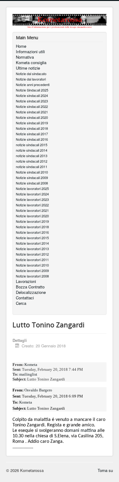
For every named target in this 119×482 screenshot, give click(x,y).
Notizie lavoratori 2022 (32, 204)
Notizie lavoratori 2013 (32, 248)
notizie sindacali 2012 (31, 161)
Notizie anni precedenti (32, 84)
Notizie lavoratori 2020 (32, 215)
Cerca (21, 303)
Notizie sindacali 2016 (32, 139)
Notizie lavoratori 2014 (32, 243)
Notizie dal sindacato (31, 73)
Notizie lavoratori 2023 (32, 199)
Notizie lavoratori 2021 (32, 210)
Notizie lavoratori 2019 (32, 221)
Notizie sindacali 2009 (32, 177)
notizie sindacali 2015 (31, 144)
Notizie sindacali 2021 (32, 111)
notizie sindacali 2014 (31, 150)
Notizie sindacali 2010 (32, 172)
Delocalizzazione (31, 292)
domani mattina (80, 430)
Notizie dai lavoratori (31, 79)
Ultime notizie (28, 68)
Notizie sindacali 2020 (32, 117)
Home (21, 46)
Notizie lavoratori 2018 (32, 226)
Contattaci (25, 298)
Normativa (25, 57)
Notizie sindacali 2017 (32, 133)
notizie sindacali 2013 (31, 155)
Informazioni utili (30, 51)
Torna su (105, 470)
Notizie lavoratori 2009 (32, 270)
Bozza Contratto (30, 287)
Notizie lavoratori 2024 (32, 193)
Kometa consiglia (31, 62)
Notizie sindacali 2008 (32, 183)
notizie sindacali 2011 (31, 166)
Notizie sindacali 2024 (32, 95)
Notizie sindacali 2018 (32, 128)
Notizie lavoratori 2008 (32, 276)
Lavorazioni (26, 281)
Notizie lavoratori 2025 (32, 188)
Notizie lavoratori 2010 (32, 265)
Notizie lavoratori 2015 (32, 237)
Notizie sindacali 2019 (32, 122)
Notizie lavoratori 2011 (32, 259)
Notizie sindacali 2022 (32, 106)
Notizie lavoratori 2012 (32, 254)
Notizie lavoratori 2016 (32, 232)
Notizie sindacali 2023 (32, 100)
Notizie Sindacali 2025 (32, 90)
